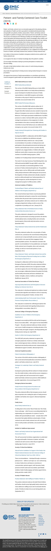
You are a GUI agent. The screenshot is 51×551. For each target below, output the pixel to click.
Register (45, 1)
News (20, 1)
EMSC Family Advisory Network (23, 85)
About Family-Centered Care (22, 405)
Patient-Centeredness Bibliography (24, 354)
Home (4, 13)
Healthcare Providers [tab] (7, 83)
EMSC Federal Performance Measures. (25, 103)
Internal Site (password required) (41, 523)
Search (33, 1)
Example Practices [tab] (7, 92)
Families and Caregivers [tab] (8, 87)
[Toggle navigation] (47, 5)
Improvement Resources (15, 13)
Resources (8, 13)
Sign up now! (25, 508)
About (15, 1)
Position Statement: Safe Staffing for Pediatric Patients (29, 478)
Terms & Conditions (41, 519)
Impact (26, 1)
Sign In (40, 1)
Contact (40, 516)
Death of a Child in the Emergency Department (27, 335)
